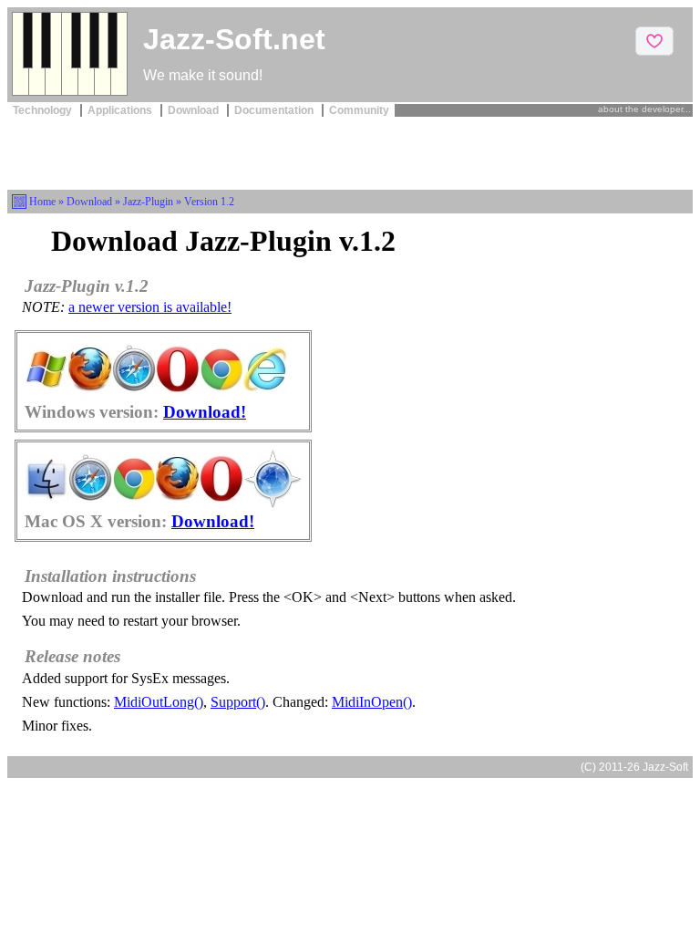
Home (42, 201)
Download (194, 110)
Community (359, 110)
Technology (44, 110)
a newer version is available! (150, 307)
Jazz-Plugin (148, 201)
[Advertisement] (350, 151)
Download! (204, 411)
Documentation (275, 110)
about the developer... (644, 109)
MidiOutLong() (158, 702)
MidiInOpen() (372, 702)
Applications (121, 110)
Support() (238, 702)
